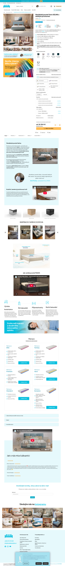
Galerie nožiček (58, 107)
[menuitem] (7, 10)
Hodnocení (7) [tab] (21, 135)
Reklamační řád (23, 546)
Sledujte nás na (33, 504)
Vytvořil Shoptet (51, 563)
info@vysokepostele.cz (10, 543)
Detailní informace (26, 560)
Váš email (13, 492)
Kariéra (21, 547)
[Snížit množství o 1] (55, 125)
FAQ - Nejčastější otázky (25, 549)
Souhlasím (45, 563)
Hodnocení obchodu (39, 546)
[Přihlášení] (51, 6)
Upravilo (58, 563)
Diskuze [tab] (29, 135)
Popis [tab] (6, 135)
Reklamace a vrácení (24, 544)
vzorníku (43, 69)
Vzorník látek (37, 547)
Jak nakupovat (23, 537)
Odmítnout (38, 563)
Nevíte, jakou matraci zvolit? (56, 74)
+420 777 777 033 (9, 540)
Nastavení (26, 563)
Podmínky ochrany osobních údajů (26, 542)
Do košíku (48, 128)
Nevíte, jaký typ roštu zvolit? (56, 97)
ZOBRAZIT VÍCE (24, 362)
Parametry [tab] (13, 135)
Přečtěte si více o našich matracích (31, 340)
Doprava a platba (23, 551)
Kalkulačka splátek (39, 126)
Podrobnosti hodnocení (50, 20)
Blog (36, 541)
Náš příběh (37, 539)
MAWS (39, 18)
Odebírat (32, 497)
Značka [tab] (37, 135)
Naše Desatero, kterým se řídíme (40, 543)
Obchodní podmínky (24, 539)
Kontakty (37, 537)
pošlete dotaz (15, 55)
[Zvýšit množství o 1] (60, 125)
